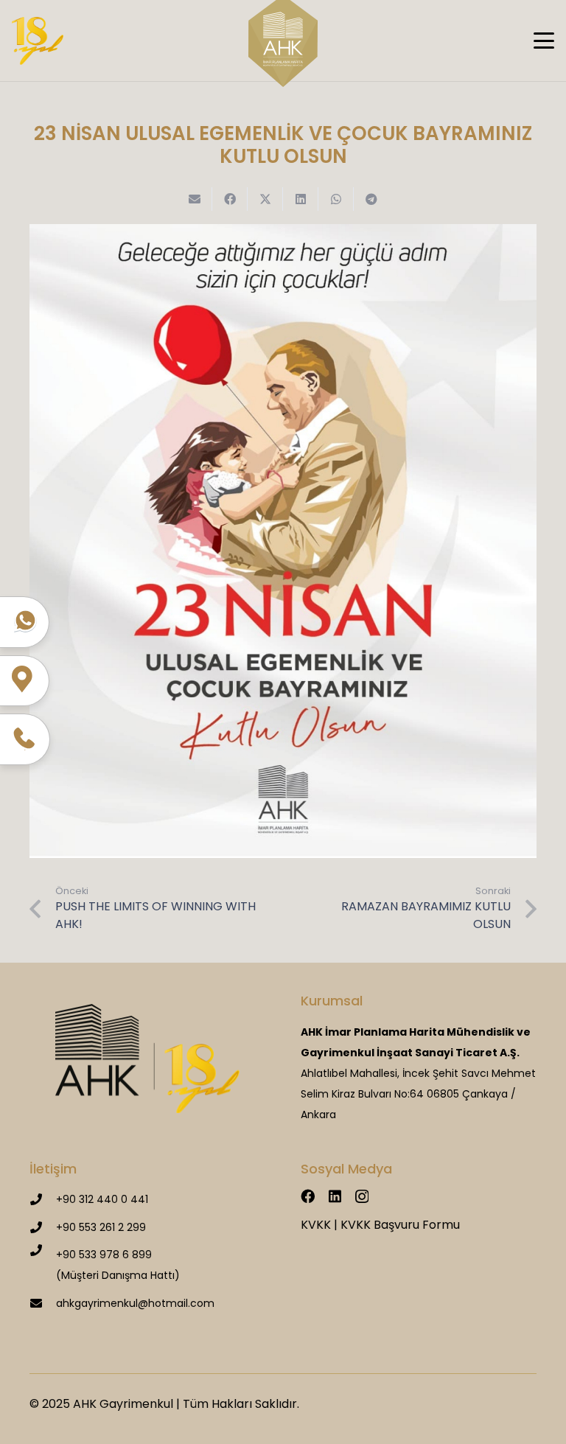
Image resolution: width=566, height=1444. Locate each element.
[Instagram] (361, 1196)
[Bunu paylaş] (230, 199)
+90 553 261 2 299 (101, 1227)
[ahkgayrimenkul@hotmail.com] (42, 1303)
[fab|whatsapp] (25, 621)
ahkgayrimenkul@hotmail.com (135, 1303)
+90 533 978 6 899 (104, 1254)
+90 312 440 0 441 (102, 1199)
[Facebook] (308, 1196)
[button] (544, 40)
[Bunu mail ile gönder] (194, 199)
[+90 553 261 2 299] (42, 1227)
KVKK (316, 1224)
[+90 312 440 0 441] (42, 1199)
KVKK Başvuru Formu (400, 1224)
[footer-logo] (147, 1058)
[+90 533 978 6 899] (42, 1250)
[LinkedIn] (335, 1196)
